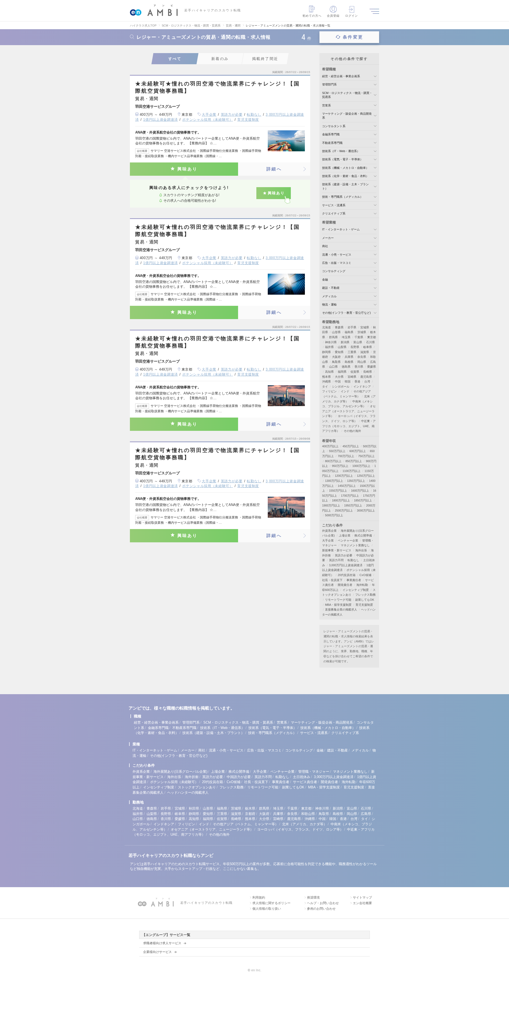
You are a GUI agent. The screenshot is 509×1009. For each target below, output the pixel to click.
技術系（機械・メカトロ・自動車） (345, 167)
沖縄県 (326, 381)
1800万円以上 (341, 500)
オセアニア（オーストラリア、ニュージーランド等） (349, 411)
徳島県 (346, 366)
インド (345, 391)
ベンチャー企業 (348, 540)
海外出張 (361, 550)
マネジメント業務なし (355, 545)
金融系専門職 (331, 134)
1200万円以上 (344, 475)
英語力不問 (336, 560)
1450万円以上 (347, 485)
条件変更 (353, 37)
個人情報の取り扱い (266, 909)
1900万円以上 (331, 505)
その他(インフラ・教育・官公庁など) (346, 312)
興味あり (187, 169)
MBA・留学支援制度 (338, 604)
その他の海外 (352, 430)
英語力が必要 (232, 115)
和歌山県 (308, 814)
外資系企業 (329, 530)
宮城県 (364, 327)
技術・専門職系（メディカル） (342, 196)
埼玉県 (346, 337)
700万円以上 (346, 456)
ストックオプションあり (197, 787)
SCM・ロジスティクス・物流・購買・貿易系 (238, 722)
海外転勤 (362, 584)
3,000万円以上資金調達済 (345, 565)
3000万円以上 (366, 510)
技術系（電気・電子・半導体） (342, 159)
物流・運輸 (329, 304)
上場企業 (344, 535)
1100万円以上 (352, 471)
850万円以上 (353, 461)
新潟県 (345, 342)
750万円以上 (366, 456)
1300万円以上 (334, 480)
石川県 (370, 342)
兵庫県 (349, 356)
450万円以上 (351, 446)
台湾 (367, 381)
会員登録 (333, 15)
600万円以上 (357, 451)
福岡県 (342, 371)
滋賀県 (364, 352)
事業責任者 (353, 580)
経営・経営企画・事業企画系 (341, 76)
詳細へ (274, 169)
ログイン (351, 15)
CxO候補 (365, 575)
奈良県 (361, 356)
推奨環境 (313, 897)
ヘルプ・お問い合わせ (323, 903)
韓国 (347, 381)
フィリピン (329, 391)
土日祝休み (301, 777)
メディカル (329, 296)
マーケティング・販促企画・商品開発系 (322, 722)
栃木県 (250, 808)
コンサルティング (333, 271)
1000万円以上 (361, 465)
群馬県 (333, 337)
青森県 (339, 327)
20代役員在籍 (347, 575)
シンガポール (340, 386)
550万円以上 (337, 451)
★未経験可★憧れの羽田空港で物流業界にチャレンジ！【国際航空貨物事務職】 (217, 87)
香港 (357, 381)
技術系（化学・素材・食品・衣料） (345, 176)
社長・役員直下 (332, 580)
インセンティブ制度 (356, 589)
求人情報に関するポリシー (271, 903)
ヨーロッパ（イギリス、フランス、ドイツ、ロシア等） (300, 829)
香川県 (358, 366)
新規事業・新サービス (336, 550)
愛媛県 (371, 366)
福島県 (349, 332)
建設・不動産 (331, 287)
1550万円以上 (338, 490)
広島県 (366, 814)
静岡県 (326, 352)
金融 (325, 279)
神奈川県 (331, 342)
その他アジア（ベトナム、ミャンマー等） (245, 824)
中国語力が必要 (239, 777)
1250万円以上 (366, 475)
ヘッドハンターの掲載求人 (188, 793)
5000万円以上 (334, 515)
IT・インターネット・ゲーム (341, 229)
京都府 (250, 814)
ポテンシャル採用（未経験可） (207, 120)
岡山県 (361, 361)
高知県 (329, 371)
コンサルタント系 (333, 126)
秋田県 (194, 808)
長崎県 (367, 371)
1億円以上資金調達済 (160, 120)
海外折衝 (192, 777)
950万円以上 (340, 465)
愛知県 (339, 352)
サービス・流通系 (333, 205)
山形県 (336, 332)
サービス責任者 (305, 782)
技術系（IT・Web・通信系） (341, 151)
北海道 (326, 327)
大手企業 (209, 115)
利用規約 (258, 897)
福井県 (329, 347)
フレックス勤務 (365, 594)
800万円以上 (333, 461)
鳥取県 (336, 361)
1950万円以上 (353, 505)
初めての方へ (312, 15)
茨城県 (361, 332)
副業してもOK (364, 599)
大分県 (339, 376)
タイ (325, 386)
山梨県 (342, 347)
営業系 (326, 105)
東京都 (371, 337)
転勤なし (254, 115)
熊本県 (326, 376)
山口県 (333, 366)
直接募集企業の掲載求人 (341, 609)
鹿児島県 (366, 376)
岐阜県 (367, 347)
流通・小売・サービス (336, 254)
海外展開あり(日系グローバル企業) (180, 772)
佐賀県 (354, 371)
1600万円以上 (360, 490)
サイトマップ (362, 897)
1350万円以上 (356, 480)
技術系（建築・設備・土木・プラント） (213, 733)
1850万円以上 (363, 500)
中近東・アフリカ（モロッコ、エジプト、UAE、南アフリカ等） (349, 425)
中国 (338, 381)
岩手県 (352, 327)
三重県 (352, 352)
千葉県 (358, 337)
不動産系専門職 (332, 142)
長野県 (354, 347)
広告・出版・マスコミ (336, 262)
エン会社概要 (362, 903)
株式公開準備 (363, 535)
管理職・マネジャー (313, 772)
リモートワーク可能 (338, 599)
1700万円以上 (350, 495)
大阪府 (336, 356)
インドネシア (362, 386)
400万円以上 (330, 446)
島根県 (349, 361)
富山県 (357, 342)
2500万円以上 (344, 510)
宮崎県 (352, 376)
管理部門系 (329, 84)
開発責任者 (345, 584)
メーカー (328, 237)
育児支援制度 (248, 120)
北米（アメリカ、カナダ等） (304, 824)
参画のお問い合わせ (321, 909)
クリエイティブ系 (333, 213)
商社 (325, 246)
